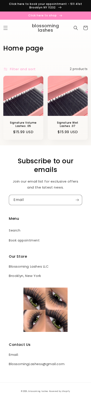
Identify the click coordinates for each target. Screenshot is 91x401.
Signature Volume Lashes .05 (23, 124)
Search (15, 230)
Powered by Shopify (59, 391)
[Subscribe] (77, 200)
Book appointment (24, 240)
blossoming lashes (38, 391)
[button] (5, 28)
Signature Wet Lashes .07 (67, 124)
